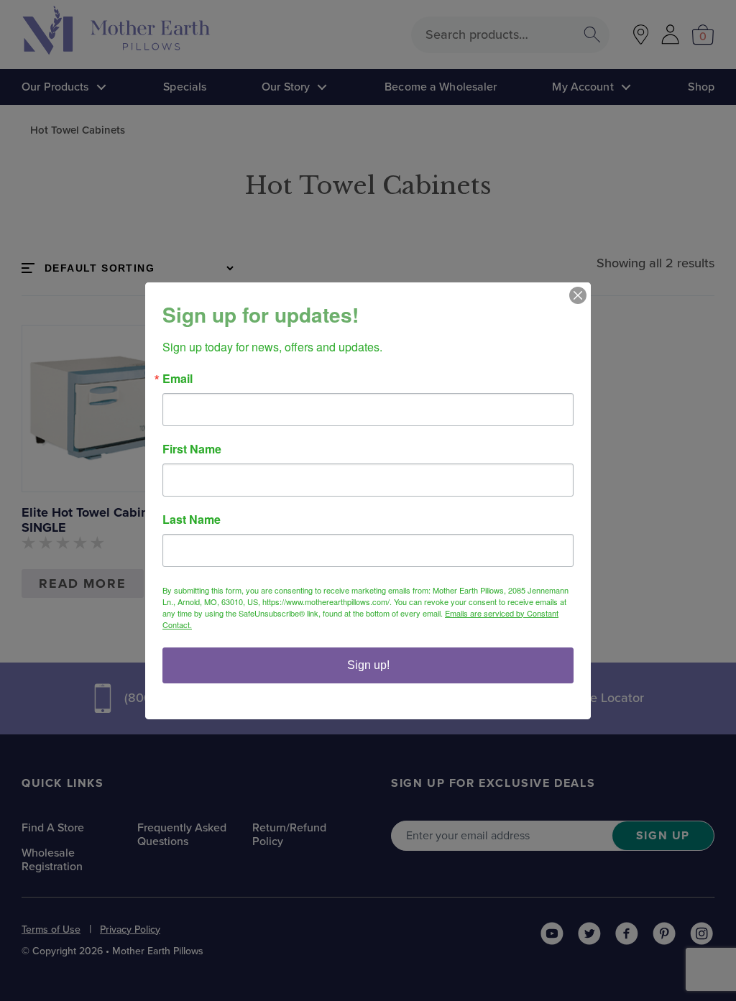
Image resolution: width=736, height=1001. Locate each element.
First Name (191, 449)
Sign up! (368, 665)
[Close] (577, 295)
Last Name (191, 519)
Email (177, 378)
